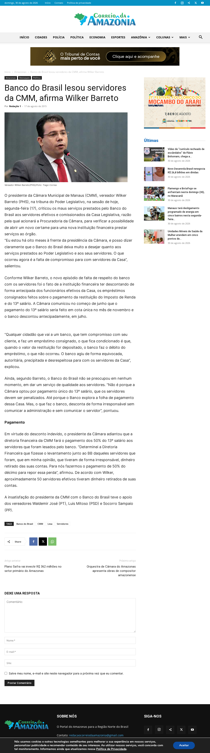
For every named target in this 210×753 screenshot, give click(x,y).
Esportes (118, 37)
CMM (40, 523)
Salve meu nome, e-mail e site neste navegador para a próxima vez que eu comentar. (66, 673)
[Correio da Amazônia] (105, 19)
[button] (200, 38)
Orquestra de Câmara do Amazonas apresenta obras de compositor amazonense (111, 571)
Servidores (62, 523)
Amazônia (139, 37)
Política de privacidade (79, 2)
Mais (183, 37)
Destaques (24, 77)
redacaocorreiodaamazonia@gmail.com (96, 735)
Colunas (163, 37)
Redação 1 (15, 106)
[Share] (189, 3)
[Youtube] (202, 3)
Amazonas (20, 72)
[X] (196, 3)
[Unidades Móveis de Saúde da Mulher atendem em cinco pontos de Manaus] (154, 237)
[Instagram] (182, 3)
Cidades (41, 37)
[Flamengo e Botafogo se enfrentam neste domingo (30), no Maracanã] (154, 194)
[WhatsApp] (52, 541)
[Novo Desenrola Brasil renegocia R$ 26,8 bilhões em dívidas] (154, 174)
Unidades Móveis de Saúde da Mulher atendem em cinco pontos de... (185, 235)
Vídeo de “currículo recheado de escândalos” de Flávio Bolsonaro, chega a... (186, 153)
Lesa (50, 523)
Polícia (59, 37)
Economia (97, 37)
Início (48, 2)
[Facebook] (175, 3)
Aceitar (184, 745)
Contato (59, 2)
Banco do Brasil (24, 523)
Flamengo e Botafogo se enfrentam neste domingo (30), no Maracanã (186, 192)
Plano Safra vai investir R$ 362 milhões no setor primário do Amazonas (33, 569)
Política (77, 37)
